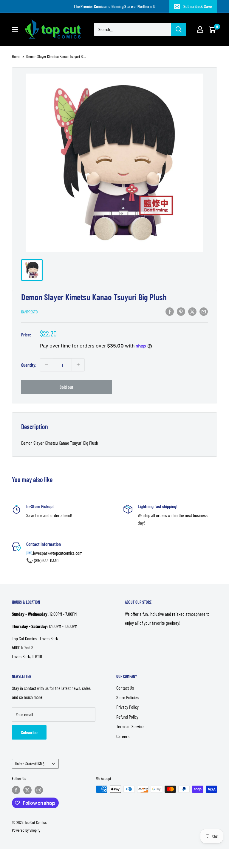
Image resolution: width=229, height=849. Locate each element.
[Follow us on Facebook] (16, 790)
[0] (212, 29)
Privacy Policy (127, 707)
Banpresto (29, 311)
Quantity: (28, 365)
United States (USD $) (30, 763)
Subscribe (29, 732)
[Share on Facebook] (169, 311)
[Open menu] (15, 29)
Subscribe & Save (197, 6)
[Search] (178, 29)
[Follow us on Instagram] (39, 790)
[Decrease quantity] (46, 365)
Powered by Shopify (26, 830)
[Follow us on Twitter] (27, 790)
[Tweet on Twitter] (192, 311)
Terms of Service (130, 726)
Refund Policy (127, 717)
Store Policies (127, 697)
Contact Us (125, 688)
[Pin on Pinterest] (181, 311)
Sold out (66, 387)
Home (16, 56)
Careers (122, 736)
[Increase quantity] (78, 365)
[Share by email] (203, 311)
